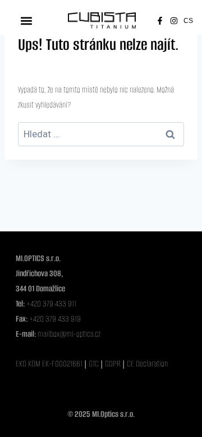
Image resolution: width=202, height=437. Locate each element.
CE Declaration (147, 363)
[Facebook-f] (160, 20)
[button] (26, 20)
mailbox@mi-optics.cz (69, 334)
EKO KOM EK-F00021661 (49, 363)
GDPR (113, 363)
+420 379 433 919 (55, 318)
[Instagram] (174, 20)
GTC (94, 363)
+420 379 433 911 (51, 303)
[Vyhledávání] (101, 134)
